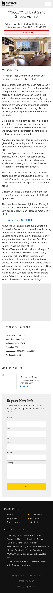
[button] (4, 51)
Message (10, 463)
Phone (9, 452)
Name (10, 417)
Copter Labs (30, 586)
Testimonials (36, 514)
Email (10, 442)
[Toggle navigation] (48, 4)
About (10, 514)
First (9, 428)
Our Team (34, 518)
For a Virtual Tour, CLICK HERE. (18, 220)
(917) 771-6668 (26, 383)
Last (8, 438)
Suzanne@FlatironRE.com (30, 380)
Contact (34, 522)
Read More (25, 386)
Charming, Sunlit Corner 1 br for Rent (24, 535)
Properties (12, 518)
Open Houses (13, 522)
